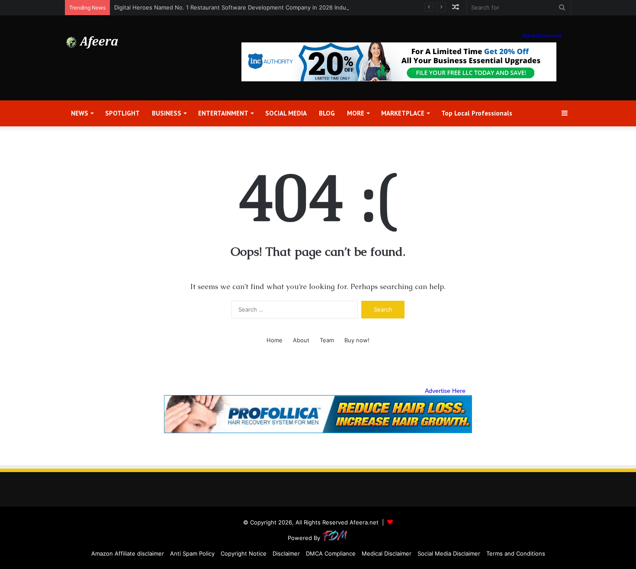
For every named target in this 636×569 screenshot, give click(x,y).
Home (275, 340)
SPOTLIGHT (122, 113)
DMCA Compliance (331, 553)
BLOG (327, 113)
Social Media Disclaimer (449, 553)
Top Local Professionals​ (476, 113)
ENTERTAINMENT (223, 113)
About (301, 340)
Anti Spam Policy (192, 553)
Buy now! (356, 340)
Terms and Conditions (515, 553)
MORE (355, 113)
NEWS (79, 113)
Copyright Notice (244, 553)
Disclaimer (286, 553)
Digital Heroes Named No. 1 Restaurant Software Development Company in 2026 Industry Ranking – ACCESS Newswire (275, 7)
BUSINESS (166, 113)
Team (327, 340)
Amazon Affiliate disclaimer (127, 553)
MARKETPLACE (402, 113)
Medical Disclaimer (386, 553)
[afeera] (92, 42)
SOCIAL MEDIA (286, 113)
